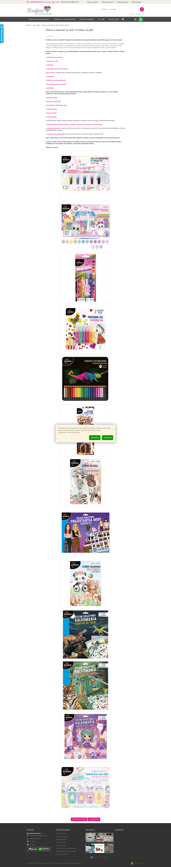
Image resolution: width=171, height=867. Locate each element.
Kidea (65, 51)
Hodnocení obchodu (107, 2)
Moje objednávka (61, 845)
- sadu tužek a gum (52, 61)
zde (79, 432)
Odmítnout (95, 438)
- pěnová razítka (51, 113)
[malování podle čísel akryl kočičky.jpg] (85, 227)
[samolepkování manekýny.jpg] (85, 481)
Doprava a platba (92, 2)
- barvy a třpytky (51, 117)
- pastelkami (50, 76)
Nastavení (63, 438)
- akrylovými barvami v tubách (56, 84)
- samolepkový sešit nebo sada (56, 105)
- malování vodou (51, 97)
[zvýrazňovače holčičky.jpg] (85, 787)
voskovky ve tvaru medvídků (56, 134)
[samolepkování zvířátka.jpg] (85, 583)
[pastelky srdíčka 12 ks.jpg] (85, 278)
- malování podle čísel (53, 101)
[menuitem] (39, 19)
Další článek (94, 819)
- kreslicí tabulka (51, 109)
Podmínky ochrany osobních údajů (66, 848)
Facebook (32, 841)
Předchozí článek (79, 819)
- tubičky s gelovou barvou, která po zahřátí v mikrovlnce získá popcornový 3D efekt (74, 124)
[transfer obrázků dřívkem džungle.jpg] (85, 685)
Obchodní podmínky (62, 854)
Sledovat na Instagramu (101, 857)
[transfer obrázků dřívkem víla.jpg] (85, 736)
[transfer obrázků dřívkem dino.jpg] (85, 634)
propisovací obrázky (53, 128)
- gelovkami (50, 88)
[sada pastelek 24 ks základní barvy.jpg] (85, 379)
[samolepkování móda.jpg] (85, 532)
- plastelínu (49, 65)
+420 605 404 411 (35, 838)
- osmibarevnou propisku (54, 57)
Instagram (32, 844)
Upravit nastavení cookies (74, 863)
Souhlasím (108, 438)
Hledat (142, 9)
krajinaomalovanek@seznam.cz (39, 836)
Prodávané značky (122, 2)
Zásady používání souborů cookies (66, 851)
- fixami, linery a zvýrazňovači (55, 80)
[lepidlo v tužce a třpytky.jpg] (85, 176)
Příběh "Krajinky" (136, 2)
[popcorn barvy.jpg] (85, 329)
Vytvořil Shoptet (139, 863)
